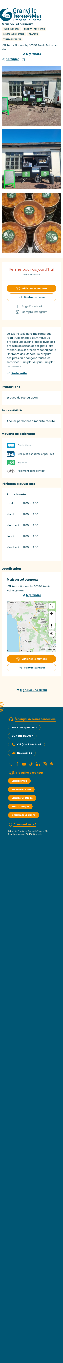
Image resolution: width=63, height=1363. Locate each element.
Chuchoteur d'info (23, 815)
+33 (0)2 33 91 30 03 (29, 744)
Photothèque (20, 806)
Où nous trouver (22, 736)
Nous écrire (24, 753)
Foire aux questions (24, 727)
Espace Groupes (22, 798)
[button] (31, 96)
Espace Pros (19, 781)
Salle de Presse (21, 789)
